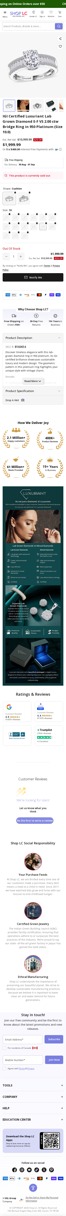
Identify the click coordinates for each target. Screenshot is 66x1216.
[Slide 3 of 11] (37, 106)
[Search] (59, 26)
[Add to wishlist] (60, 46)
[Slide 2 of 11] (23, 106)
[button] (60, 149)
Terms (22, 1068)
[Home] (19, 14)
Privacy (30, 1068)
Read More (31, 381)
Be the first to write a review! (35, 820)
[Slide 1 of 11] (9, 106)
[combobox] (29, 26)
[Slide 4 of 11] (51, 106)
